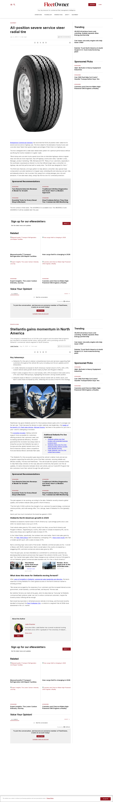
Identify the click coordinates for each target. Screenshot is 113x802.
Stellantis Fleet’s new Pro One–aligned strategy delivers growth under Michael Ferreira (57, 446)
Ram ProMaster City (34, 603)
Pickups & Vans (14, 324)
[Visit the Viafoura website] (66, 301)
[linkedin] (37, 42)
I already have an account (40, 314)
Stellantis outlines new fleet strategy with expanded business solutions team (58, 441)
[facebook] (35, 42)
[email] (46, 42)
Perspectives (58, 14)
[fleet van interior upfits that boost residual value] (17, 565)
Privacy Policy (50, 798)
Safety (67, 14)
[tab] (14, 293)
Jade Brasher (14, 346)
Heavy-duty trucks (58, 537)
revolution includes (19, 433)
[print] (70, 42)
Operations (38, 14)
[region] (40, 297)
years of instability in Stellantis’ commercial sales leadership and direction (38, 579)
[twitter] (40, 42)
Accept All (105, 798)
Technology (48, 14)
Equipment (75, 14)
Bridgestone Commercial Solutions (21, 142)
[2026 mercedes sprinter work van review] (49, 565)
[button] (11, 4)
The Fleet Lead (31, 568)
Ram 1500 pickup (22, 537)
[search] (14, 4)
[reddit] (43, 42)
